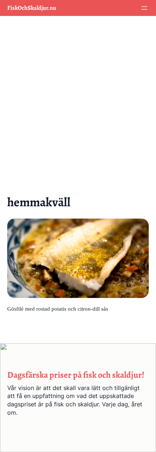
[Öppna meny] (144, 8)
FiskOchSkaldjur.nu (31, 8)
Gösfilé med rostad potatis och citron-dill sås (57, 309)
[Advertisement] (78, 103)
